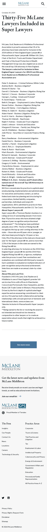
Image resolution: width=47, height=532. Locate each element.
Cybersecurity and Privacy (35, 457)
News (4, 441)
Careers (5, 450)
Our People (6, 433)
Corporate (29, 428)
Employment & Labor (33, 448)
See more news (23, 345)
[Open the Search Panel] (43, 4)
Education (29, 472)
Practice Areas (32, 423)
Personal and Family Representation (32, 478)
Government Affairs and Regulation (34, 466)
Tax (26, 444)
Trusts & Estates (31, 433)
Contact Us (6, 437)
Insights (5, 428)
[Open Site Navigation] (4, 4)
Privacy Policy (7, 508)
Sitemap (5, 521)
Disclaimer (6, 517)
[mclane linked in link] (8, 497)
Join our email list (11, 396)
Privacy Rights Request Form (13, 513)
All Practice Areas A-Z (33, 483)
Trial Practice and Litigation (31, 438)
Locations (5, 446)
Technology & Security (10, 454)
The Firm (6, 423)
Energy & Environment (33, 461)
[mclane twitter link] (3, 497)
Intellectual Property (33, 452)
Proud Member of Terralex (16, 412)
